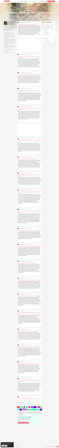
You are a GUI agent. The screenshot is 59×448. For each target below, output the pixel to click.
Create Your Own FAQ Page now (23, 422)
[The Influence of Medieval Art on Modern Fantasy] (5, 23)
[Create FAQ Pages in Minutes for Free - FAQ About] (7, 1)
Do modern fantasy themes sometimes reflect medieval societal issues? (29, 346)
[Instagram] (50, 446)
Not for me (48, 34)
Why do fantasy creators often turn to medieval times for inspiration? (9, 40)
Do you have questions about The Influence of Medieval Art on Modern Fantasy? (29, 399)
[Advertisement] (29, 45)
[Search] (40, 1)
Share (47, 38)
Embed (47, 40)
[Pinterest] (54, 446)
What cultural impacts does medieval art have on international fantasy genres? (29, 381)
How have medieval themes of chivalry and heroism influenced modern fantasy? (29, 141)
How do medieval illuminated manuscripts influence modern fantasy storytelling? (29, 192)
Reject (6, 445)
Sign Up (45, 1)
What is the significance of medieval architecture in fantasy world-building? (29, 175)
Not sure (47, 32)
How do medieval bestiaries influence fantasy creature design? (28, 363)
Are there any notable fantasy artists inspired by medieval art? (28, 158)
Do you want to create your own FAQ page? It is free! (29, 413)
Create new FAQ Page (51, 1)
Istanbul (18, 446)
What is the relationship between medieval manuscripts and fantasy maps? (29, 313)
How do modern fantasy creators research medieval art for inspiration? (29, 295)
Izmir (20, 446)
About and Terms (47, 446)
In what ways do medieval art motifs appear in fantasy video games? (29, 246)
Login (42, 1)
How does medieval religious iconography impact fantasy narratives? (29, 230)
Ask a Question (7, 51)
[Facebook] (53, 446)
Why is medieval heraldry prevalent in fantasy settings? (27, 263)
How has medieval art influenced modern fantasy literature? (9, 33)
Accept (3, 445)
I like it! (47, 30)
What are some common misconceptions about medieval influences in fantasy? (29, 212)
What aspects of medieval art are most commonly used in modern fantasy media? (9, 36)
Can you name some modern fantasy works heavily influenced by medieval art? (10, 42)
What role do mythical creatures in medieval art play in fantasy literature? (9, 46)
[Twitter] (51, 446)
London (16, 446)
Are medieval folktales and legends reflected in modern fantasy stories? (29, 280)
